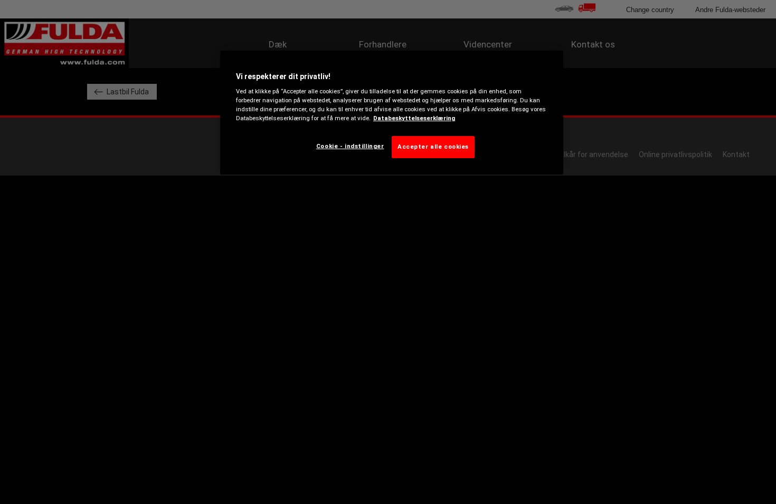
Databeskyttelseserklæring (414, 118)
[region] (391, 113)
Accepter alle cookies (433, 146)
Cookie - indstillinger (350, 146)
